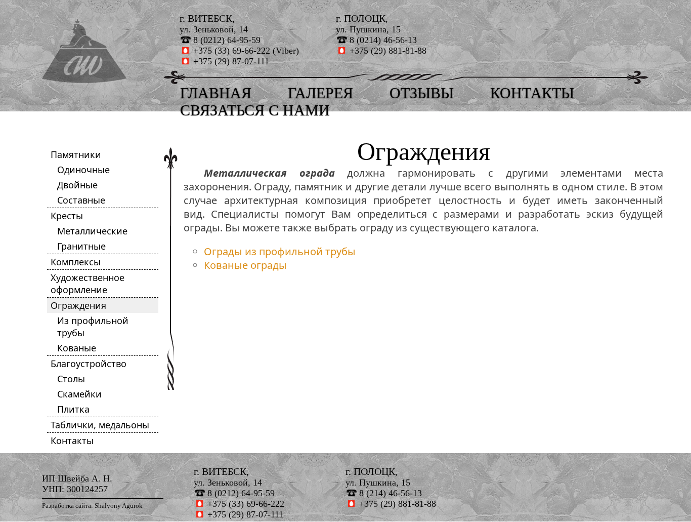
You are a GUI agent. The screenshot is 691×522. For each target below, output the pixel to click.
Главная (215, 93)
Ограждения (78, 305)
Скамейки (79, 394)
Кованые (76, 348)
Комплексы (76, 262)
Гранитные (81, 246)
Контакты (532, 93)
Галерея (320, 93)
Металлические (92, 231)
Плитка (73, 409)
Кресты (67, 216)
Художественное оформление (87, 283)
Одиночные (83, 170)
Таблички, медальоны (100, 425)
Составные (81, 200)
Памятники (76, 154)
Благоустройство (88, 363)
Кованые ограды (245, 265)
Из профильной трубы (92, 326)
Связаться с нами (255, 110)
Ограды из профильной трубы (280, 251)
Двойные (77, 185)
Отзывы (422, 93)
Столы (71, 379)
